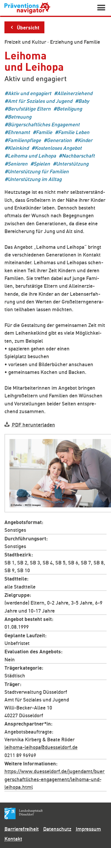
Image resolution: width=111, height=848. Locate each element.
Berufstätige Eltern (29, 108)
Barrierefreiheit (21, 828)
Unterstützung (72, 163)
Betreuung (19, 116)
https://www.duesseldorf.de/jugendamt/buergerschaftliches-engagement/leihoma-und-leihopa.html (54, 779)
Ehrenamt (19, 132)
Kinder (85, 139)
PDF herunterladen (33, 424)
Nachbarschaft (78, 155)
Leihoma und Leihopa (32, 155)
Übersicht (28, 27)
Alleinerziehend (74, 92)
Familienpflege (24, 139)
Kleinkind (18, 147)
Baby (83, 100)
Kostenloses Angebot (58, 147)
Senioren (18, 163)
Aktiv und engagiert (29, 92)
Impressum (88, 828)
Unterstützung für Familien (38, 171)
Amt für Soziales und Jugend (40, 100)
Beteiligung (69, 108)
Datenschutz (57, 828)
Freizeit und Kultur (25, 41)
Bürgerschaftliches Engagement (44, 124)
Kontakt (13, 838)
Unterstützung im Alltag (35, 179)
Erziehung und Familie (75, 41)
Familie (44, 132)
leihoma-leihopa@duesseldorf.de (41, 747)
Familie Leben (73, 132)
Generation (59, 139)
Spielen (41, 163)
